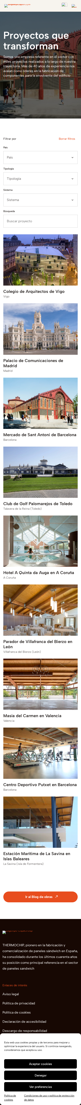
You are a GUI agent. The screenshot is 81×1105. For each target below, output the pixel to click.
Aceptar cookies (40, 1064)
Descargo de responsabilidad (24, 1031)
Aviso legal (10, 994)
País (5, 147)
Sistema (7, 190)
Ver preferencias (40, 1087)
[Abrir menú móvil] (74, 5)
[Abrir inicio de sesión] (64, 5)
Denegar (41, 1075)
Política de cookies (16, 1012)
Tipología (8, 168)
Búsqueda (9, 211)
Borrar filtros (67, 139)
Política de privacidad (18, 1003)
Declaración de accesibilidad (24, 1022)
